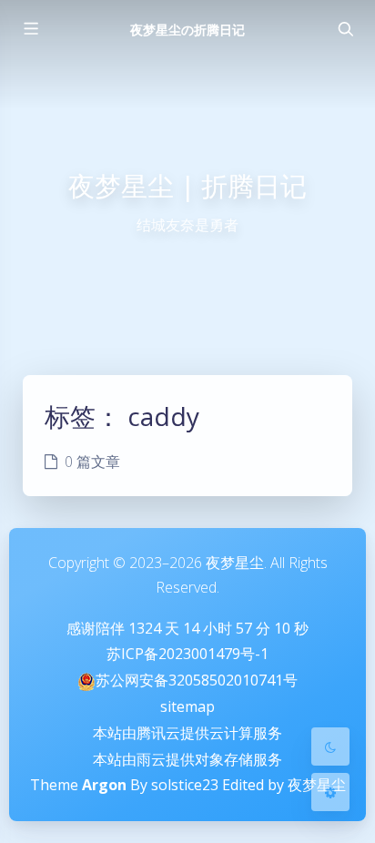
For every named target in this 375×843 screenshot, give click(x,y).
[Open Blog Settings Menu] (330, 792)
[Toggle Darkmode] (330, 746)
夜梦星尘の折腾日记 (187, 29)
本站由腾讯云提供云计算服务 (187, 733)
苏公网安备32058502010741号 (197, 680)
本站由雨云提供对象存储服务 (187, 759)
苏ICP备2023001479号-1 (187, 654)
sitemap (187, 706)
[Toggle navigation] (345, 29)
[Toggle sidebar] (30, 29)
